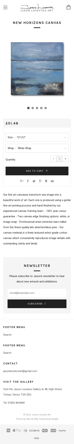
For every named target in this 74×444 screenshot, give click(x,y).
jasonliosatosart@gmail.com (20, 371)
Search (7, 334)
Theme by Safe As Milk (27, 419)
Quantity (10, 159)
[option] (37, 69)
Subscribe (35, 303)
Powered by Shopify (48, 419)
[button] (28, 108)
